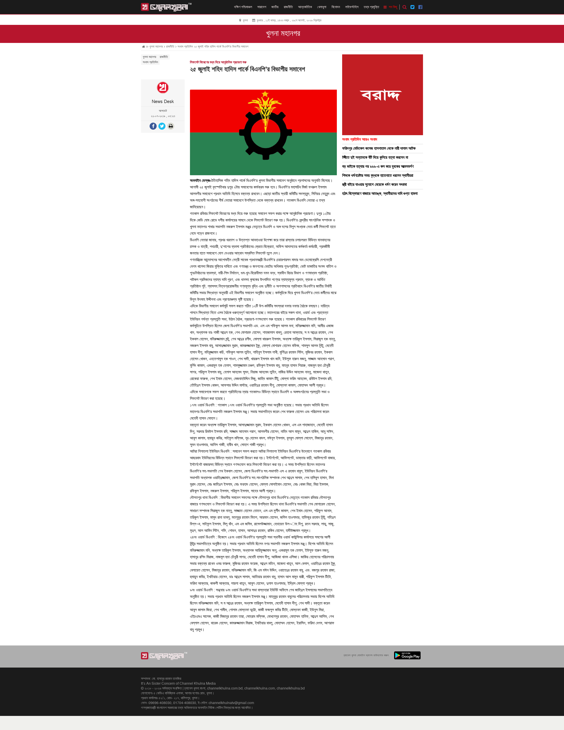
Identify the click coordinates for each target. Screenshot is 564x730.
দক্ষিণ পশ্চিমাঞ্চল (243, 7)
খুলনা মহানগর (283, 33)
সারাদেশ (261, 7)
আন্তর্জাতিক (305, 7)
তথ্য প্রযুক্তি (371, 7)
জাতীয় (274, 7)
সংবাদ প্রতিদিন (185, 46)
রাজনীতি (288, 7)
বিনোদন (336, 7)
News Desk (163, 102)
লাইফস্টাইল (351, 7)
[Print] (171, 127)
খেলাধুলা (321, 7)
